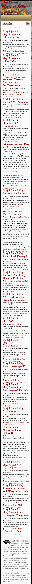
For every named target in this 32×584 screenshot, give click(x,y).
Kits (12, 51)
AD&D (24, 270)
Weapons (18, 118)
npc (16, 270)
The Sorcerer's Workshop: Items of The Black (12, 430)
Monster (11, 188)
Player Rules (9, 53)
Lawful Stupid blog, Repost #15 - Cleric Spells (12, 465)
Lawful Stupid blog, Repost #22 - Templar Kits (12, 34)
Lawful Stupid (19, 51)
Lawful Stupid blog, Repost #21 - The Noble (12, 58)
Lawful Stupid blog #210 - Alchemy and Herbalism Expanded (14, 297)
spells (16, 141)
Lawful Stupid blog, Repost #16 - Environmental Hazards (15, 387)
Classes (24, 53)
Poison (7, 313)
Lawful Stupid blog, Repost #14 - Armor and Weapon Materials (15, 488)
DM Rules (18, 53)
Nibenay (7, 423)
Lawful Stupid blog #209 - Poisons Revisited (12, 321)
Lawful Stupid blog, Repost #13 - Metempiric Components (16, 512)
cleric (16, 481)
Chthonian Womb (17, 247)
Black (21, 457)
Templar (7, 51)
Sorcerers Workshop (11, 457)
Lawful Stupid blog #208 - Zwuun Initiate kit (12, 343)
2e (19, 270)
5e (6, 95)
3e (28, 270)
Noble (23, 77)
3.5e (6, 188)
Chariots (10, 95)
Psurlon (7, 186)
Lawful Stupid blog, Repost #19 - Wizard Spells (12, 123)
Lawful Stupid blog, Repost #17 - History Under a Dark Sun (14, 275)
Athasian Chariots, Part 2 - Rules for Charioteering (13, 82)
